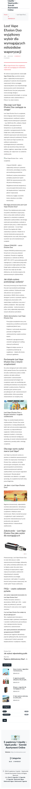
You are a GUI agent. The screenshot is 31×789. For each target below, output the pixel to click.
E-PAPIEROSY (11, 17)
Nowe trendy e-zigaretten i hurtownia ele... (20, 670)
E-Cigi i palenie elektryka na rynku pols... (20, 696)
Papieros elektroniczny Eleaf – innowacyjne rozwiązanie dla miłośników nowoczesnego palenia (15, 659)
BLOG (10, 761)
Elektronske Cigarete (20, 781)
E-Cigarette (22, 777)
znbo (5, 56)
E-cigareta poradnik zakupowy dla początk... (20, 678)
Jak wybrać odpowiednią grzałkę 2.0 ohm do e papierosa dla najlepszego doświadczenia (15, 653)
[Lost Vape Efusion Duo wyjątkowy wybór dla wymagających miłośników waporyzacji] (15, 68)
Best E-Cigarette (13, 777)
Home (5, 14)
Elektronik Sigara (19, 779)
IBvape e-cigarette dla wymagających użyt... (19, 688)
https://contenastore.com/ (18, 752)
